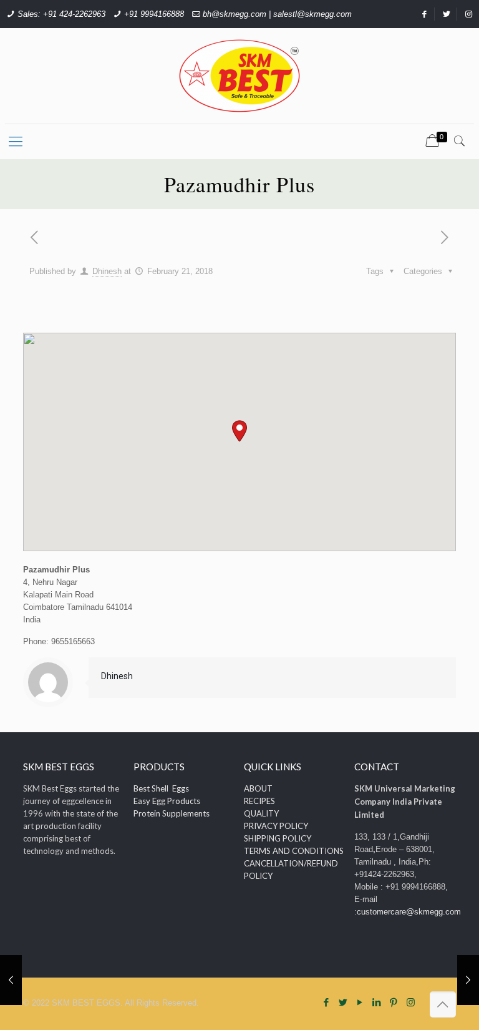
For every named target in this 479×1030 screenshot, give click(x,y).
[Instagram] (410, 1002)
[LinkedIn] (377, 1002)
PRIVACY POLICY (276, 826)
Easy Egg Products (166, 801)
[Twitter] (343, 1002)
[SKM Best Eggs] (239, 76)
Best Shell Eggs (161, 788)
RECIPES (259, 801)
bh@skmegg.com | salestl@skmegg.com (277, 14)
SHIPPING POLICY (277, 838)
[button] (239, 431)
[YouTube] (360, 1002)
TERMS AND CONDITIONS (294, 851)
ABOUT (258, 788)
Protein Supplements (171, 813)
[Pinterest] (393, 1002)
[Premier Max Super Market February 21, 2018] (468, 980)
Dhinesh (107, 271)
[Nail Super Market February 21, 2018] (11, 980)
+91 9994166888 (154, 14)
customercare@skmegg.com (409, 911)
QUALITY (261, 813)
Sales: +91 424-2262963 (61, 14)
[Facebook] (326, 1002)
